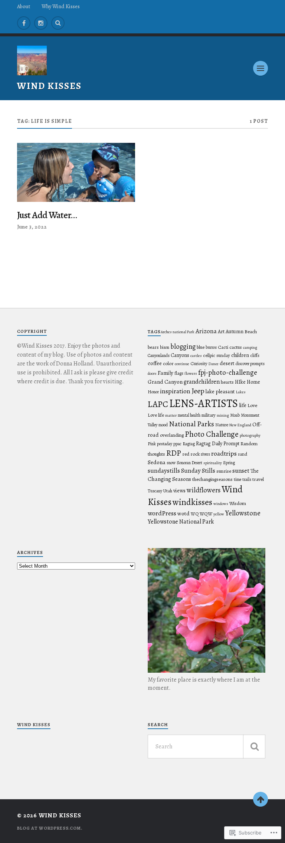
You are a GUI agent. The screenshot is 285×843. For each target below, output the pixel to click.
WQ (195, 514)
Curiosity (198, 363)
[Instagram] (41, 23)
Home (253, 382)
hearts (227, 382)
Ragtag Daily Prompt (217, 443)
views (179, 490)
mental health (189, 415)
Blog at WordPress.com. (49, 828)
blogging (183, 346)
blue (200, 347)
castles (196, 355)
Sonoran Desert (189, 463)
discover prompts (250, 364)
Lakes (241, 392)
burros (211, 347)
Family (165, 373)
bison (164, 347)
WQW (206, 514)
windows (220, 503)
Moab (235, 415)
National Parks (191, 424)
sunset (240, 470)
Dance (214, 364)
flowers (190, 373)
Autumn (234, 331)
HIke (240, 382)
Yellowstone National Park (181, 522)
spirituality (212, 463)
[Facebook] (23, 23)
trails (246, 479)
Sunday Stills (198, 470)
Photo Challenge (212, 434)
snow (171, 463)
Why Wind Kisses (61, 6)
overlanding (172, 435)
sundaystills (164, 470)
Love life (156, 415)
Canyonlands (159, 355)
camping (250, 347)
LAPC (158, 404)
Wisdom (237, 503)
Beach (251, 331)
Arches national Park (177, 332)
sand (242, 454)
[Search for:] (207, 746)
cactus (235, 347)
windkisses (192, 502)
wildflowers (203, 490)
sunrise (223, 471)
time (237, 479)
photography (250, 435)
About (23, 6)
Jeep (197, 391)
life (242, 405)
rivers (205, 454)
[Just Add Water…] (76, 172)
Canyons (180, 355)
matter (171, 415)
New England (240, 425)
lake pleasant (220, 391)
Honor (153, 392)
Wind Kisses (49, 85)
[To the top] (260, 799)
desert (227, 363)
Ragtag (189, 444)
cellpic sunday (216, 355)
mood (163, 425)
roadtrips (224, 453)
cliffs (254, 355)
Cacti (223, 347)
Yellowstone (243, 513)
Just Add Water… (47, 215)
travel (258, 479)
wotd (183, 513)
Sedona (157, 462)
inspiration (175, 391)
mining (223, 415)
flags (178, 373)
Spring (229, 463)
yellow (218, 514)
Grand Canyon (165, 382)
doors (152, 373)
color (168, 363)
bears (153, 347)
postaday (164, 444)
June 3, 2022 (32, 226)
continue (182, 364)
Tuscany (155, 491)
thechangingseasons (212, 479)
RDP (173, 452)
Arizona (206, 331)
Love (252, 405)
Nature (221, 425)
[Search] (58, 23)
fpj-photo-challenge (227, 372)
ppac (177, 444)
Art (221, 331)
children (240, 355)
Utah (167, 491)
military (209, 415)
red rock (191, 454)
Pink (152, 444)
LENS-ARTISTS (203, 403)
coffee (155, 363)
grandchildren (202, 381)
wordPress (162, 513)
